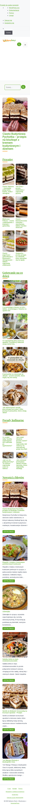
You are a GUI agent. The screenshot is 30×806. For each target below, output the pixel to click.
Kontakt (14, 788)
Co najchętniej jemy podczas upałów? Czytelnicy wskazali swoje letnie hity (13, 342)
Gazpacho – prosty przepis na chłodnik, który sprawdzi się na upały (21, 256)
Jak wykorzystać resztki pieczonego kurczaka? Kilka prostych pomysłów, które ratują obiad (14, 410)
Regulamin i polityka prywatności (15, 791)
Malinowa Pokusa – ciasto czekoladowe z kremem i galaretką (8, 222)
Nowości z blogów (13, 477)
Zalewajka (6, 611)
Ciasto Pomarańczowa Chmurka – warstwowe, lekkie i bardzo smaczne (21, 223)
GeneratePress (15, 803)
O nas (9, 788)
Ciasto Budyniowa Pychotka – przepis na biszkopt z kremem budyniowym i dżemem (14, 141)
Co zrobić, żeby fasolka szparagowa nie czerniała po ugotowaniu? (7, 441)
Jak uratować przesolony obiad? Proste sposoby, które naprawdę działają (21, 464)
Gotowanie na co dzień (12, 274)
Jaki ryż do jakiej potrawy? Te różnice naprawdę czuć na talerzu (8, 464)
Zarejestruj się (9, 23)
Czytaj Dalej (9, 531)
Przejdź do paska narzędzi (9, 5)
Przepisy (7, 159)
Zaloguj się (8, 20)
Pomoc (11, 13)
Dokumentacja (14, 10)
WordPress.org (14, 8)
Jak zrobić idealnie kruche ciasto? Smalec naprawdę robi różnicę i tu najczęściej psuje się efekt (21, 443)
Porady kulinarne (13, 420)
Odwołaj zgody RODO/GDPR (15, 797)
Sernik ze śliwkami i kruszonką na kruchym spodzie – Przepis (14, 712)
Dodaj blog (15, 794)
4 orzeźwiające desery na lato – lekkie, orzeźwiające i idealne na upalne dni (14, 309)
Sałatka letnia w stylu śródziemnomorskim (10, 660)
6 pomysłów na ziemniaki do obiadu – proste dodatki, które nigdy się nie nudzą (13, 375)
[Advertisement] (15, 65)
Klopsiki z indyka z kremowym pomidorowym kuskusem (13, 563)
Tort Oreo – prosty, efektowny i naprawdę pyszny (20, 190)
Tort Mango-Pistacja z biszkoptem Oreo (10, 761)
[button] (19, 44)
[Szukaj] (23, 87)
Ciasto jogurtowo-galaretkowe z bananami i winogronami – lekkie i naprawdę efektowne (7, 259)
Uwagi (11, 15)
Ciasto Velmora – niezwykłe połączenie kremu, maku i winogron (8, 190)
